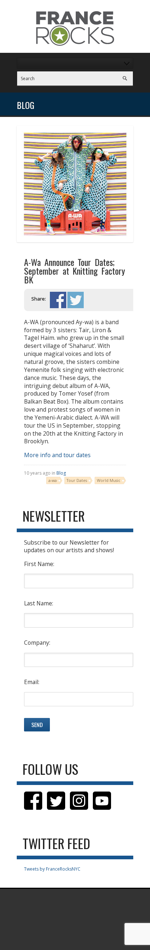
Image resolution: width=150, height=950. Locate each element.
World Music (109, 480)
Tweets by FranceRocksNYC (52, 869)
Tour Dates (77, 480)
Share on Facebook (58, 300)
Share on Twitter (75, 300)
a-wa (52, 480)
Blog (61, 473)
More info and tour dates (57, 455)
